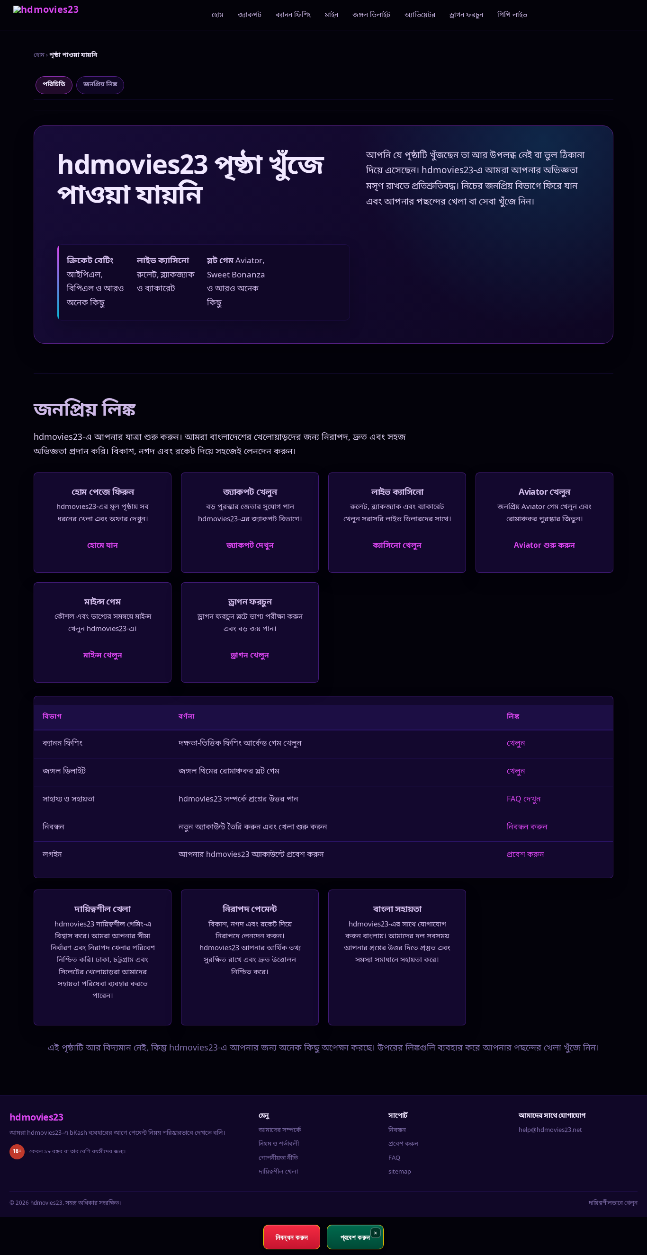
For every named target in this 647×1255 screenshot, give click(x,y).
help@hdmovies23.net (550, 1130)
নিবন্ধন (397, 1130)
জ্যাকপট (249, 15)
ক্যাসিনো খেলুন (397, 546)
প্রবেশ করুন (525, 855)
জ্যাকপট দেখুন (250, 546)
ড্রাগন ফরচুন (466, 15)
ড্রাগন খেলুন (250, 655)
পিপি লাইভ (512, 15)
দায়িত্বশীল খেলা (278, 1172)
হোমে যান (102, 546)
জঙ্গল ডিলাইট (371, 15)
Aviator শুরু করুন (544, 546)
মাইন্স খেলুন (102, 655)
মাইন (331, 15)
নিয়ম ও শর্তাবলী (279, 1144)
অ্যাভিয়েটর (419, 15)
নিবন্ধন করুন (527, 827)
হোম (218, 15)
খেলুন (516, 744)
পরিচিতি (54, 84)
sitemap (399, 1172)
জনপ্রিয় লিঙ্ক (100, 84)
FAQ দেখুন (524, 799)
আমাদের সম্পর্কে (280, 1130)
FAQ (394, 1158)
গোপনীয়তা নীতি (278, 1158)
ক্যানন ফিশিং (293, 15)
